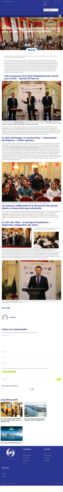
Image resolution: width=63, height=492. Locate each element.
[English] (44, 5)
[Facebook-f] (30, 389)
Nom (3, 351)
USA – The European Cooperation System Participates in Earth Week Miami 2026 (34, 419)
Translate (53, 12)
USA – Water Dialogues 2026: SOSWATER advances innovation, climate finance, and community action (11, 420)
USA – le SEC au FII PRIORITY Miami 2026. (11, 443)
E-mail (3, 357)
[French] (45, 5)
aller (58, 379)
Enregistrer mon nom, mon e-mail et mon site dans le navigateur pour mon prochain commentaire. (26, 368)
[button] (60, 16)
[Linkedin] (33, 389)
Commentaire (5, 335)
